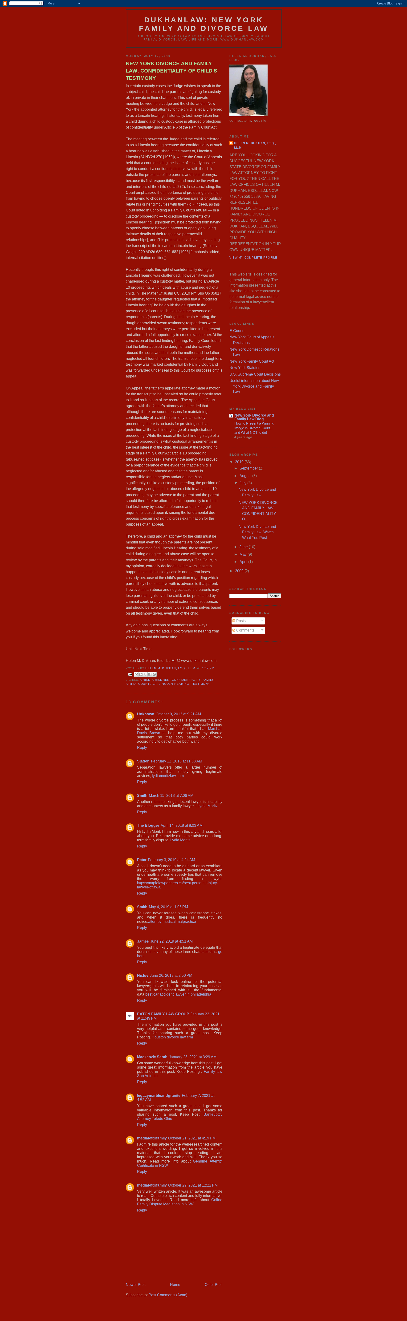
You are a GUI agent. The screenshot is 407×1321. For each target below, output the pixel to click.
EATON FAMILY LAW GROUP (163, 1014)
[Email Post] (130, 674)
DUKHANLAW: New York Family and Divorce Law (203, 24)
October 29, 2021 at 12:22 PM (193, 1185)
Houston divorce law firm (172, 1037)
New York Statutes (244, 368)
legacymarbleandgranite (158, 1096)
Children (161, 679)
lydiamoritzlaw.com (168, 776)
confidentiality (186, 679)
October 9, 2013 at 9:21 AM (178, 714)
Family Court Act (141, 683)
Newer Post (135, 1285)
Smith (142, 796)
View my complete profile (253, 257)
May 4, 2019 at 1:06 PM (168, 907)
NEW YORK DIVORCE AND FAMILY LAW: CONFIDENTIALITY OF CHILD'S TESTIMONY (171, 71)
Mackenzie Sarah (152, 1057)
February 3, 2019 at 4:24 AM (171, 860)
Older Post (213, 1285)
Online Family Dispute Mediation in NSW (179, 1202)
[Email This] (136, 674)
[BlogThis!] (140, 674)
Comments (244, 630)
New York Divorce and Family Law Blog (254, 417)
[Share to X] (145, 674)
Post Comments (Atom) (168, 1295)
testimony (200, 683)
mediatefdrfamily (152, 1138)
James (143, 941)
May (244, 554)
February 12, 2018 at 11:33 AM (176, 761)
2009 (239, 571)
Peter (142, 860)
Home (175, 1285)
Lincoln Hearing (174, 683)
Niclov (142, 975)
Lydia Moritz (180, 840)
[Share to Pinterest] (154, 674)
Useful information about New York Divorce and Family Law (254, 386)
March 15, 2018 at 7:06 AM (171, 796)
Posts (240, 621)
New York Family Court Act (251, 361)
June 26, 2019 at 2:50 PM (171, 975)
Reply (142, 748)
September (249, 468)
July (243, 483)
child (145, 679)
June (244, 547)
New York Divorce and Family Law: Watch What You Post (257, 532)
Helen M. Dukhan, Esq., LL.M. (255, 146)
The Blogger (148, 825)
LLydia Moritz (206, 806)
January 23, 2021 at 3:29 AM (192, 1057)
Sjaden (143, 761)
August (246, 476)
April (244, 562)
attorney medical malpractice (172, 922)
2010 (239, 462)
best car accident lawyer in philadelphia (178, 994)
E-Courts (236, 331)
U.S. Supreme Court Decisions (255, 374)
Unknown (145, 714)
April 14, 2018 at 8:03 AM (182, 825)
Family (208, 679)
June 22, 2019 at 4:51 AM (171, 941)
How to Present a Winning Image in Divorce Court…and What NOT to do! (254, 427)
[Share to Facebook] (149, 674)
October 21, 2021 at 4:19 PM (192, 1138)
